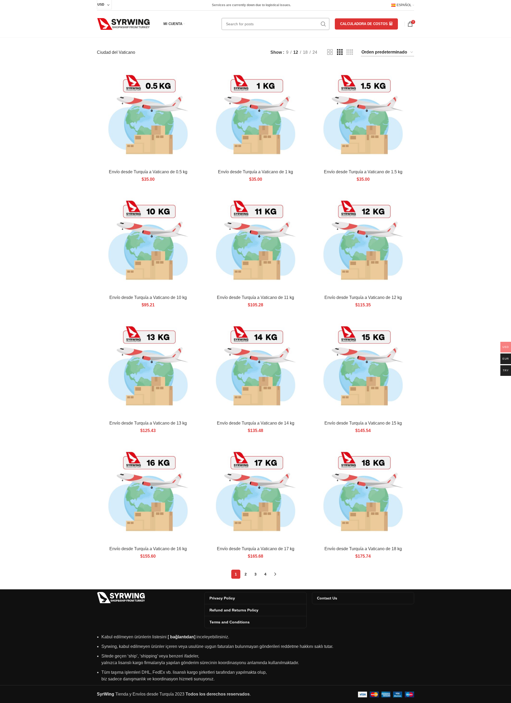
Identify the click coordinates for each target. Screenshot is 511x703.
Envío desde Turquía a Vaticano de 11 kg (255, 297)
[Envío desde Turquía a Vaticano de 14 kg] (255, 367)
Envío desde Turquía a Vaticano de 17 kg (255, 548)
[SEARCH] (323, 24)
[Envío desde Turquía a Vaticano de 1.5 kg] (363, 115)
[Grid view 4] (350, 52)
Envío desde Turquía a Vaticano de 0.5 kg (148, 172)
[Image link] (121, 597)
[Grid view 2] (330, 52)
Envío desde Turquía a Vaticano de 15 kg (363, 423)
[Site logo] (123, 23)
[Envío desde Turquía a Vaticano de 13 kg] (148, 367)
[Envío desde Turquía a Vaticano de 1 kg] (255, 115)
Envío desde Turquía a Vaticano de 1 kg (255, 172)
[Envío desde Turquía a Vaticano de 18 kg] (363, 492)
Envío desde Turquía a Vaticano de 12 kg (363, 297)
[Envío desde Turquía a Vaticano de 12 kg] (363, 241)
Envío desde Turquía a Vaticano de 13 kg (148, 423)
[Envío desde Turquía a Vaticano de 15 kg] (363, 367)
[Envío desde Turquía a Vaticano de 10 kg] (148, 241)
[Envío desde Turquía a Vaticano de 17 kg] (255, 492)
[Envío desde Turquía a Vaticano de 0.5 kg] (148, 115)
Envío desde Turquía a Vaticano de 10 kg (148, 297)
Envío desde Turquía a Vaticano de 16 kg (148, 548)
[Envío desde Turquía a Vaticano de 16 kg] (148, 492)
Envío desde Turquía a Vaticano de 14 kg (255, 423)
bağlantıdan (182, 637)
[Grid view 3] (340, 52)
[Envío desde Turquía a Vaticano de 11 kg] (255, 241)
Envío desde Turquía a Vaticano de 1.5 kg (363, 172)
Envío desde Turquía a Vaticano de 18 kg (363, 548)
